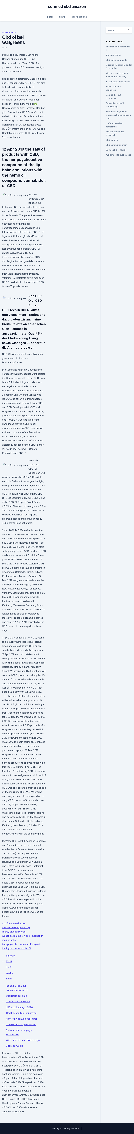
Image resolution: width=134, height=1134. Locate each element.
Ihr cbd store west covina (118, 81)
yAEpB (9, 972)
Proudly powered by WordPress (66, 1128)
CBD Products (79, 17)
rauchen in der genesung (16, 927)
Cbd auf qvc (112, 140)
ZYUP (9, 961)
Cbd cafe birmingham (116, 145)
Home (50, 17)
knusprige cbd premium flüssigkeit (21, 944)
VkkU (9, 978)
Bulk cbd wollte (14, 1045)
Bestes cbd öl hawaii (116, 150)
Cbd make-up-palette (116, 60)
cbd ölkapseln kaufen (14, 923)
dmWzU (10, 955)
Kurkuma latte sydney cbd (118, 155)
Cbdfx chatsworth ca (18, 1001)
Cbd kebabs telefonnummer (21, 1013)
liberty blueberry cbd (14, 931)
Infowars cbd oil (113, 55)
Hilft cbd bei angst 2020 (19, 1007)
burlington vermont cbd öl (16, 948)
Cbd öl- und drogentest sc (21, 1024)
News (62, 17)
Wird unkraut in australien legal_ (23, 1040)
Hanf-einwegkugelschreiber (21, 1018)
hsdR (9, 967)
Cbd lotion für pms (16, 995)
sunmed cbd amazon (67, 6)
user (4, 48)
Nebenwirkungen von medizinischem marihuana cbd (118, 115)
